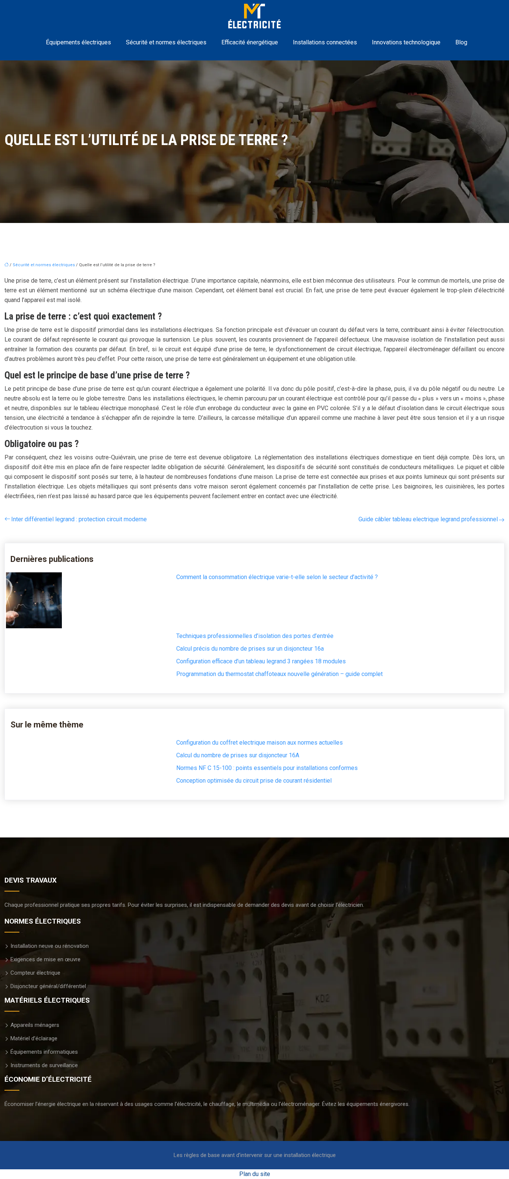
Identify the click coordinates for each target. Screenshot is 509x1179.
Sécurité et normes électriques (166, 42)
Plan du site (254, 1174)
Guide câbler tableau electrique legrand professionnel (428, 519)
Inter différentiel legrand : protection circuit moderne (79, 519)
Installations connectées (325, 42)
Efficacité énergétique (249, 42)
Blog (461, 42)
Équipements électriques (78, 42)
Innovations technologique (406, 42)
